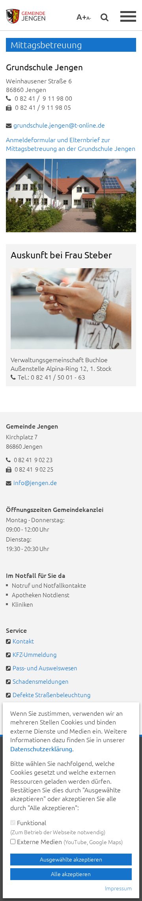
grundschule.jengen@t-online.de (59, 124)
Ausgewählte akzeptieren (71, 859)
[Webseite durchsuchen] (104, 17)
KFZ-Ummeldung (35, 654)
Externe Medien (69, 841)
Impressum (118, 888)
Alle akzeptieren (71, 874)
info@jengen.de (35, 482)
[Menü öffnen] (128, 16)
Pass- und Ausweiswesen (45, 668)
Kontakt (23, 641)
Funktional (57, 826)
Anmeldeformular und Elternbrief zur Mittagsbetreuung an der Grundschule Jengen (70, 143)
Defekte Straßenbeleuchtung (52, 694)
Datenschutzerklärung (41, 748)
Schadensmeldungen (41, 681)
